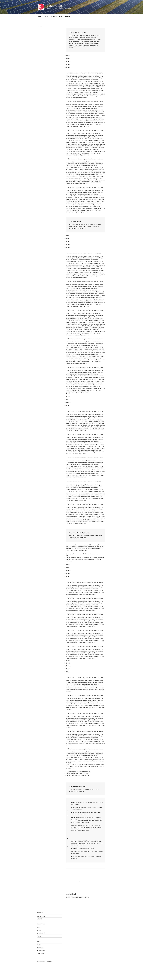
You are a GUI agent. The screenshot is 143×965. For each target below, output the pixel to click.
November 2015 (41, 916)
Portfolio (53, 16)
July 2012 (39, 919)
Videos (39, 936)
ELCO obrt (55, 6)
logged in (75, 897)
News (60, 16)
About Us (45, 16)
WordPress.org (41, 953)
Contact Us (67, 16)
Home (39, 16)
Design (39, 930)
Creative (39, 927)
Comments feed (41, 950)
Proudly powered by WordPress (44, 961)
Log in (38, 945)
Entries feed (40, 947)
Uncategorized (40, 933)
